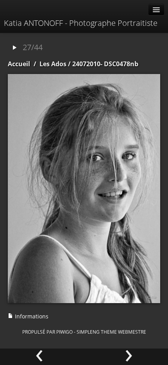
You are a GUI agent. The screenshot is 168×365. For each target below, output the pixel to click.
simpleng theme (97, 332)
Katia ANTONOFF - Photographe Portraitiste (80, 23)
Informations (30, 316)
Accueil (19, 64)
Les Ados (52, 64)
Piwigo (64, 332)
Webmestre (132, 332)
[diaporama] (14, 48)
